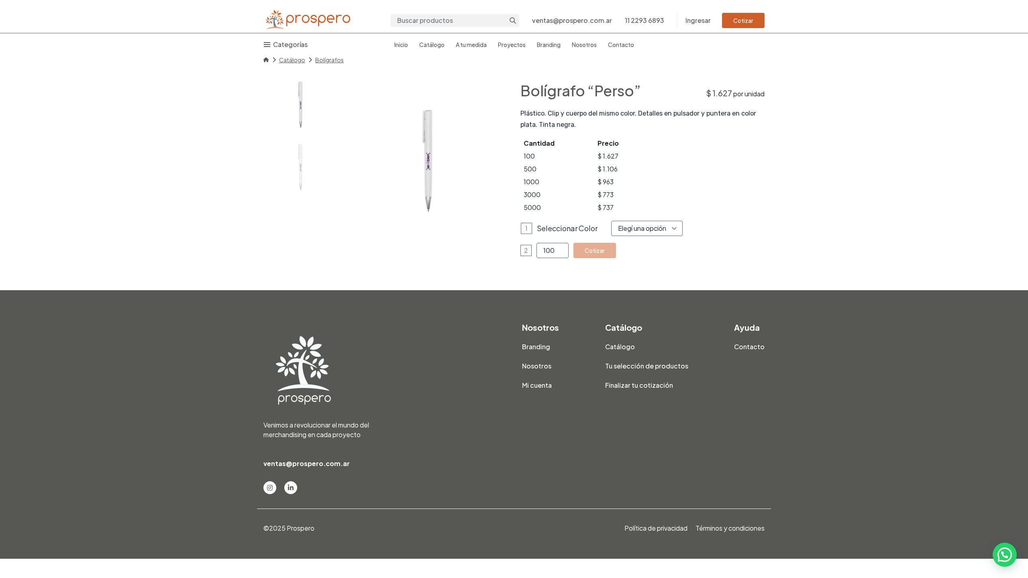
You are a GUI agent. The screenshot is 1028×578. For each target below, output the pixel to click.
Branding (549, 44)
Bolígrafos (329, 59)
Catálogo (432, 44)
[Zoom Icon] (427, 160)
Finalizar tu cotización (639, 385)
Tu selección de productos (646, 366)
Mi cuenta (537, 385)
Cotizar (743, 20)
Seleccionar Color (567, 228)
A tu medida (471, 44)
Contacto (621, 44)
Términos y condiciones (730, 528)
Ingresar (698, 20)
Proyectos (512, 44)
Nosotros (584, 44)
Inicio (401, 44)
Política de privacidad (655, 528)
